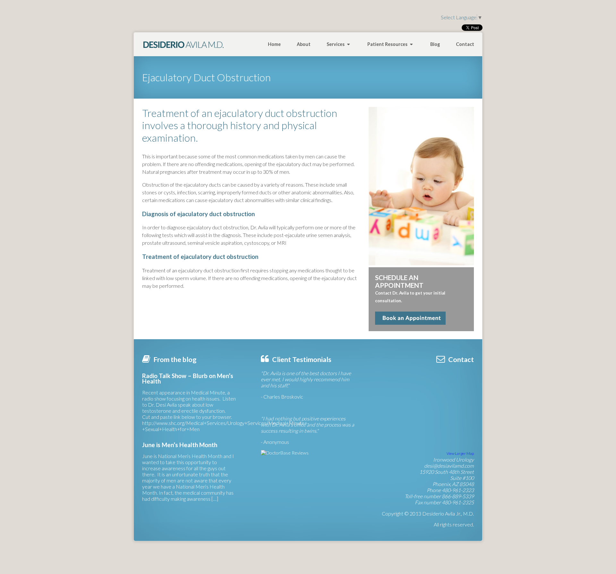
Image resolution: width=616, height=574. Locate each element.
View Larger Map (460, 453)
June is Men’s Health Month (179, 444)
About (304, 44)
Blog (435, 44)
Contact (465, 44)
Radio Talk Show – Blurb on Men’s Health (187, 378)
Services (336, 44)
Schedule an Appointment (410, 318)
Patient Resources (387, 44)
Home (274, 44)
